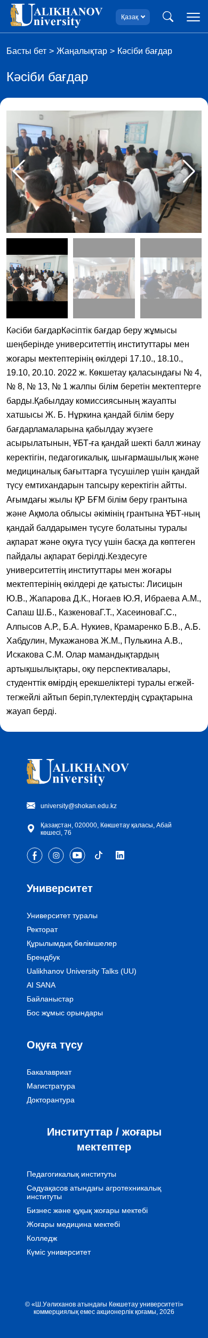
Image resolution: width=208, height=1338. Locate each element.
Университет (60, 888)
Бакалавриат (49, 1072)
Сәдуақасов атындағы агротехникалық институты (94, 1192)
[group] (104, 172)
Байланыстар (50, 999)
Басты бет (26, 51)
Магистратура (51, 1086)
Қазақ (129, 17)
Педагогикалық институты (71, 1174)
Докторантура (51, 1100)
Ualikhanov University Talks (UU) (82, 971)
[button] (189, 171)
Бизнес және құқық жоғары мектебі (87, 1210)
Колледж (42, 1238)
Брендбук (43, 957)
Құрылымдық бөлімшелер (72, 943)
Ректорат (42, 929)
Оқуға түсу (55, 1045)
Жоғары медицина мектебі (73, 1224)
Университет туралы (62, 915)
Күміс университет (59, 1252)
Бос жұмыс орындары (65, 1012)
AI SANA (41, 985)
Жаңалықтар (82, 51)
